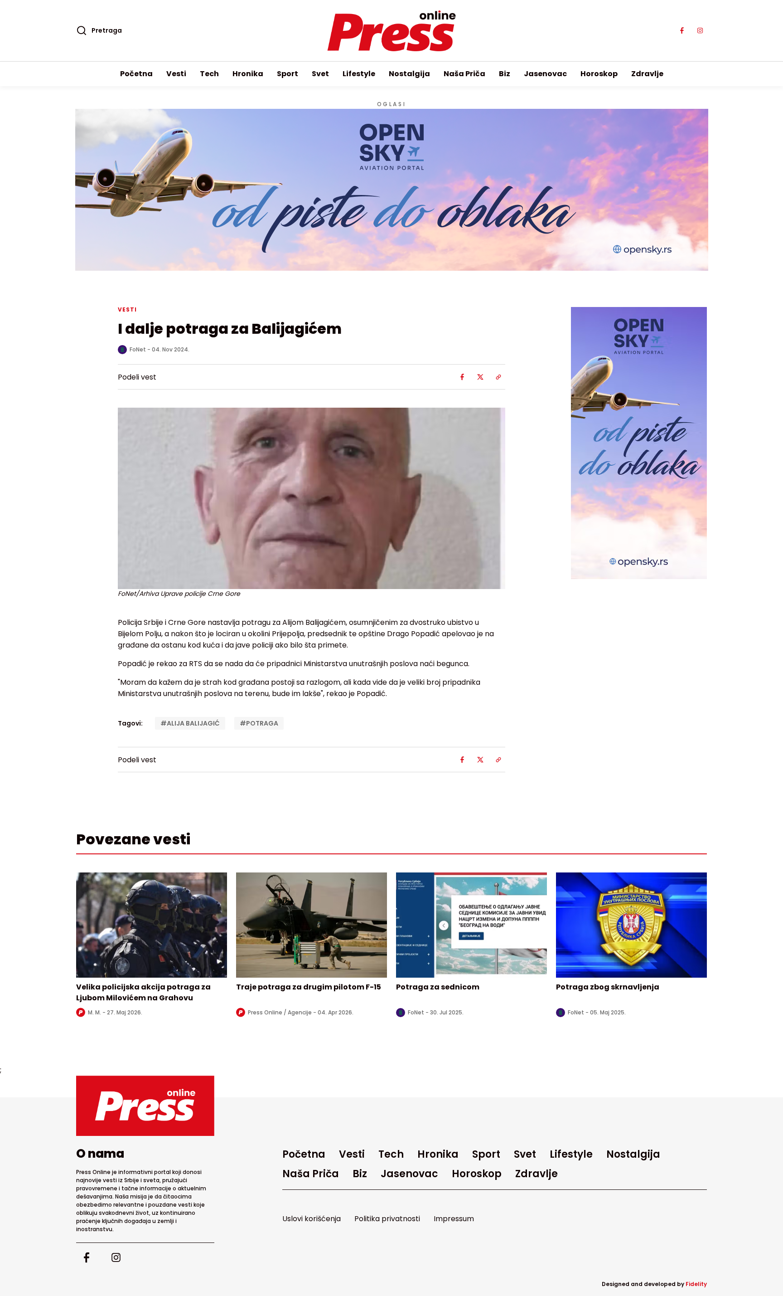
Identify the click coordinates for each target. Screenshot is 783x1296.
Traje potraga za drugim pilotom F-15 (308, 987)
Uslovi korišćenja (311, 1218)
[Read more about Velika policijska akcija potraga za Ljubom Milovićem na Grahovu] (151, 925)
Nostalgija (409, 73)
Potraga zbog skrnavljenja (607, 987)
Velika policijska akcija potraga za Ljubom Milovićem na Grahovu (143, 992)
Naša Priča (464, 73)
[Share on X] (480, 377)
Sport (287, 73)
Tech (209, 73)
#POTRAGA (259, 723)
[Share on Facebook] (462, 377)
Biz (504, 73)
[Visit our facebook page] (682, 31)
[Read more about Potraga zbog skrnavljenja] (631, 925)
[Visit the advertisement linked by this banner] (391, 190)
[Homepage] (392, 30)
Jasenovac (545, 73)
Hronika (247, 73)
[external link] (639, 443)
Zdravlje (647, 73)
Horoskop (599, 73)
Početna (136, 73)
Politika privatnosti (387, 1218)
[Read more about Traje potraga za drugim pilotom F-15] (311, 925)
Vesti (176, 73)
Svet (320, 73)
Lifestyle (359, 73)
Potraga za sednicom (437, 987)
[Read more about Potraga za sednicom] (471, 925)
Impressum (454, 1218)
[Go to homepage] (145, 1106)
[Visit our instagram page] (700, 31)
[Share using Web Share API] (498, 377)
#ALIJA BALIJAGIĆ (190, 723)
